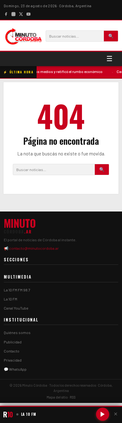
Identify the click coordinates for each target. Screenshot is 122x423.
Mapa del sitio (57, 397)
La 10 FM (10, 299)
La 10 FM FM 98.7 (17, 290)
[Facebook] (6, 13)
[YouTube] (28, 13)
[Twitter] (21, 13)
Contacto (11, 351)
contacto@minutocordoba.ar (34, 248)
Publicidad (13, 342)
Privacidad (13, 360)
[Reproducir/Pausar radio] (102, 414)
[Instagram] (13, 13)
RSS (73, 397)
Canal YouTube (16, 308)
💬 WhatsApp (15, 369)
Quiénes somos (17, 332)
